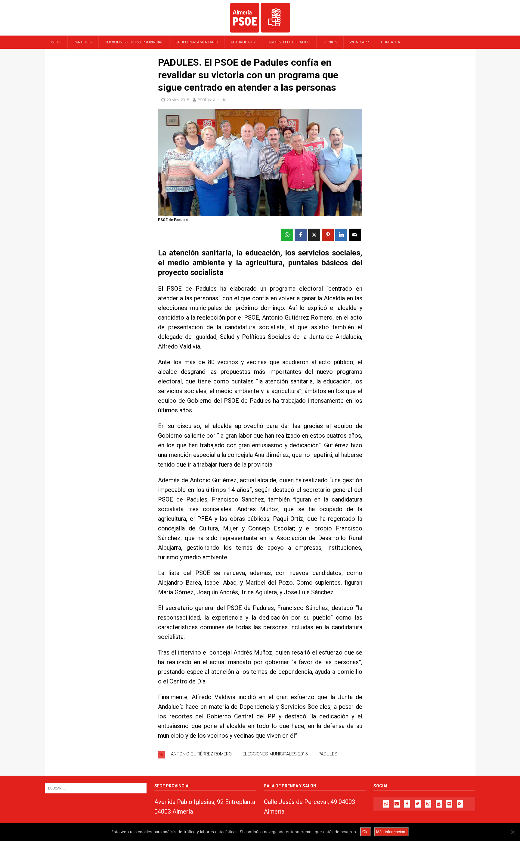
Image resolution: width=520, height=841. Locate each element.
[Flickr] (449, 804)
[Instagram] (428, 804)
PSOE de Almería (211, 100)
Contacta (390, 42)
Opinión (330, 42)
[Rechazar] (512, 832)
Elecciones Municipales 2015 (275, 754)
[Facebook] (407, 804)
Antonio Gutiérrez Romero (201, 754)
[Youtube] (439, 804)
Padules (327, 754)
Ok (364, 832)
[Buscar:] (96, 788)
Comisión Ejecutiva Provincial (134, 42)
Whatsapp (359, 42)
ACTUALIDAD (241, 42)
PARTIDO (81, 42)
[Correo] (397, 804)
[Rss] (460, 804)
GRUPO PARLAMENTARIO (196, 42)
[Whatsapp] (386, 804)
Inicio (56, 42)
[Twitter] (418, 804)
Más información (390, 832)
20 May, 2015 (177, 100)
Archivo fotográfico (289, 42)
